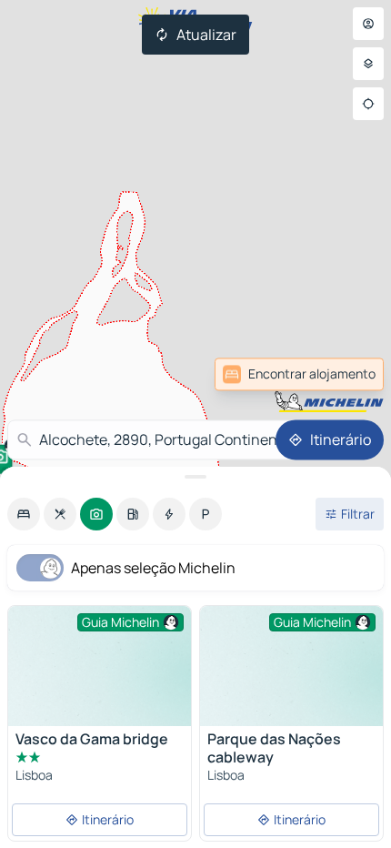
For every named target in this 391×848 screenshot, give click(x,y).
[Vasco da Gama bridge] (99, 674)
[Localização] (368, 103)
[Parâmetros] (368, 63)
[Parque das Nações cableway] (291, 674)
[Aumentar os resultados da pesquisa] (195, 477)
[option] (23, 514)
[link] (344, 374)
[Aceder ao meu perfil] (368, 23)
